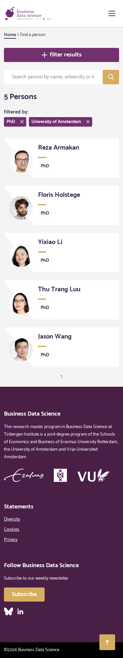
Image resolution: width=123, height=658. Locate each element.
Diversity (12, 519)
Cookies (11, 529)
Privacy (10, 540)
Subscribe (24, 594)
